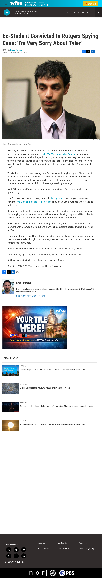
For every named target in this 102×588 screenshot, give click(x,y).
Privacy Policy (63, 549)
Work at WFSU (43, 549)
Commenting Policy (86, 549)
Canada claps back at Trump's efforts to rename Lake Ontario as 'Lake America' (54, 369)
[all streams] (98, 12)
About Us (41, 543)
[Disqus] (51, 500)
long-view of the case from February (34, 201)
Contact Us (62, 543)
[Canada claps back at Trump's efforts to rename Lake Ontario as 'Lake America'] (10, 370)
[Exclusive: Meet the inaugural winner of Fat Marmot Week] (10, 388)
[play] (7, 12)
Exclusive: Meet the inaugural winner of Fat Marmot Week (45, 388)
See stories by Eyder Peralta (30, 295)
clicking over (56, 198)
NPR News (23, 366)
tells (58, 154)
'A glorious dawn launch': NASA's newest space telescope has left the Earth (52, 424)
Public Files (83, 543)
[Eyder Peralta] (8, 286)
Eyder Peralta (16, 50)
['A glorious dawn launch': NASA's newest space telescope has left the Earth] (10, 425)
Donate (92, 3)
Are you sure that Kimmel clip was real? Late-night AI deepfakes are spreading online (57, 406)
